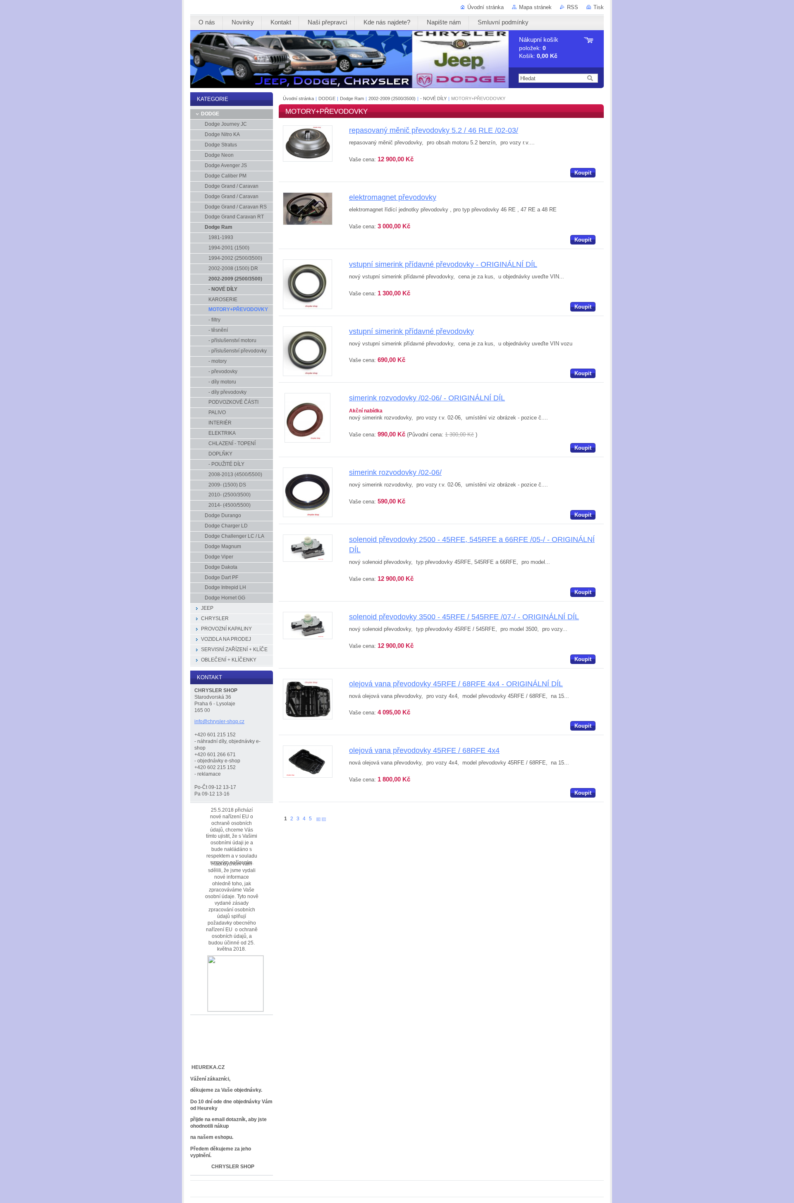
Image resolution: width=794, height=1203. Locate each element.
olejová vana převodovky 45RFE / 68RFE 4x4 (424, 750)
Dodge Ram (352, 98)
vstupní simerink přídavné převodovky (411, 331)
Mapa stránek (535, 7)
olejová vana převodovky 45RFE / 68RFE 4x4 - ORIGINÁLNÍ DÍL (456, 684)
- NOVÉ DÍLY (433, 98)
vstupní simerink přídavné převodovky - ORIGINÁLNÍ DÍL (443, 264)
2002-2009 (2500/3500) (392, 98)
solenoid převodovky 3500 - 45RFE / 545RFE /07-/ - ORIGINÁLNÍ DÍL (464, 617)
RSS (572, 7)
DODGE (326, 98)
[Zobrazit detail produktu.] (307, 160)
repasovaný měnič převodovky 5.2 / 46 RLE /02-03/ (433, 130)
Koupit (582, 173)
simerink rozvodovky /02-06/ (395, 472)
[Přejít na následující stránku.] (318, 819)
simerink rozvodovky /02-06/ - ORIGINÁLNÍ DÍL (427, 398)
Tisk (598, 7)
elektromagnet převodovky (392, 197)
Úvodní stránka (485, 7)
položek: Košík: (538, 47)
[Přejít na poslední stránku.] (324, 819)
